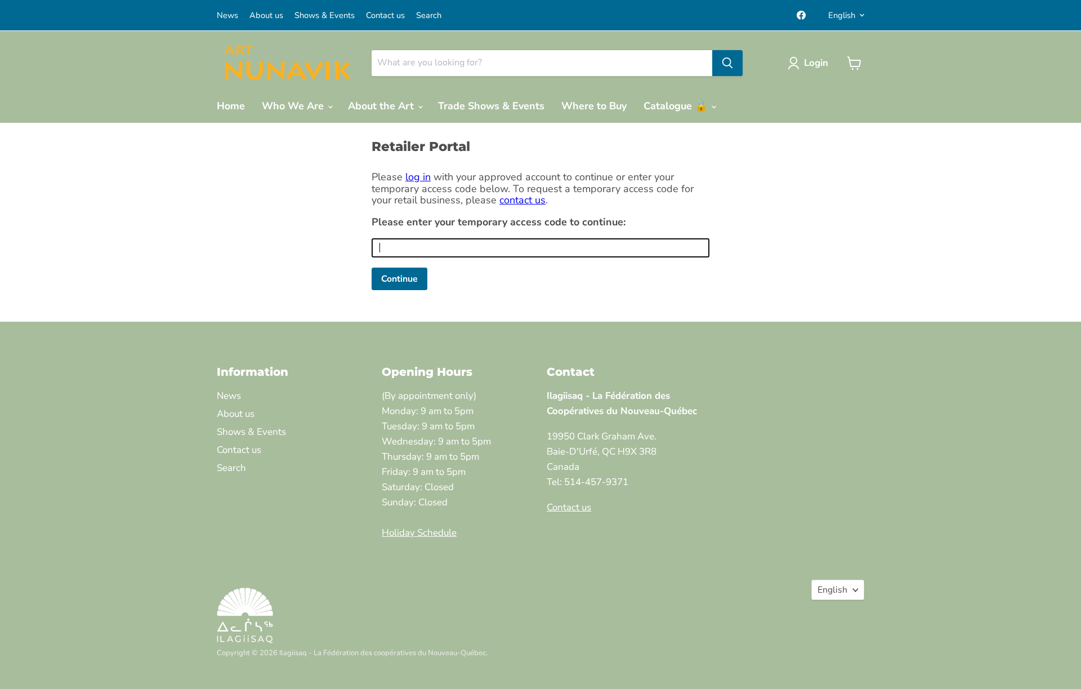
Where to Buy (594, 106)
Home (231, 106)
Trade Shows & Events (491, 106)
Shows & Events (324, 15)
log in (418, 177)
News (227, 15)
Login (816, 62)
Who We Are (294, 106)
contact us (522, 200)
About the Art (382, 106)
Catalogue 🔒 (677, 106)
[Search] (727, 63)
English (841, 15)
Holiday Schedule (419, 532)
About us (266, 15)
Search (428, 15)
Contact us (385, 15)
